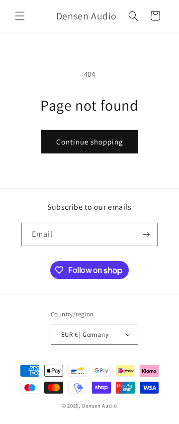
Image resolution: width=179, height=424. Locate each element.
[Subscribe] (146, 234)
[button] (20, 16)
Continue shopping (89, 141)
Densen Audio (99, 405)
